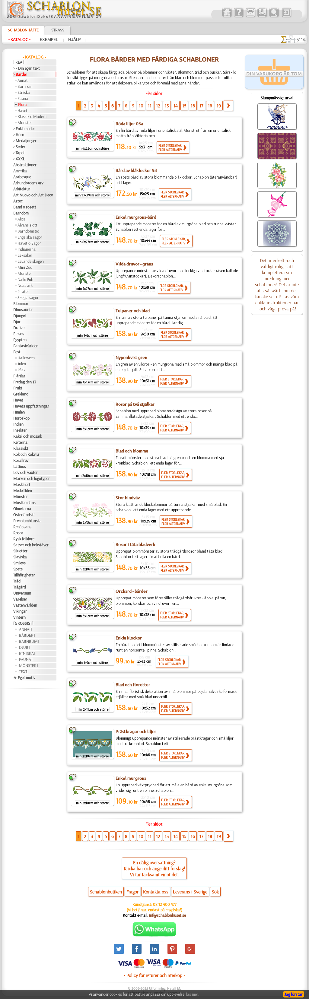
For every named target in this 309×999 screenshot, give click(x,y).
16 (193, 106)
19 (219, 106)
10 (141, 106)
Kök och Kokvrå (26, 454)
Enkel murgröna (131, 778)
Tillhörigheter (24, 575)
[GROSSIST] (23, 623)
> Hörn (18, 134)
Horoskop (21, 418)
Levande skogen (31, 261)
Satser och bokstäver (31, 544)
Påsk (21, 370)
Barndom (21, 213)
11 (149, 106)
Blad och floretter (133, 684)
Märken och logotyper (31, 478)
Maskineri (21, 484)
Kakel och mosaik (27, 436)
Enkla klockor (129, 638)
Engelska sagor (30, 237)
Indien (18, 424)
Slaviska (20, 557)
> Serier (19, 146)
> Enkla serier (24, 128)
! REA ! (18, 62)
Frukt (17, 388)
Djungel (19, 315)
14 (176, 106)
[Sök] (274, 16)
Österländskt (24, 514)
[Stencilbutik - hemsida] (54, 16)
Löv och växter (25, 472)
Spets (18, 569)
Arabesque (22, 176)
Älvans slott (27, 225)
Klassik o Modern (32, 116)
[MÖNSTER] (28, 665)
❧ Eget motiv (24, 677)
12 (158, 106)
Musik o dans (24, 502)
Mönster (25, 122)
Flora (22, 104)
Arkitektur (21, 189)
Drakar (19, 327)
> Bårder (20, 74)
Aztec (18, 201)
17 (201, 106)
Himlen (19, 412)
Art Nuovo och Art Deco (33, 195)
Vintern (19, 617)
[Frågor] (238, 16)
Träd (17, 581)
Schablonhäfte (23, 30)
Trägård (19, 587)
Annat (23, 80)
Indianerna (27, 249)
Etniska (24, 92)
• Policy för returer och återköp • (154, 975)
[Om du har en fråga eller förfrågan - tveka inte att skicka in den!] (154, 935)
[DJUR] (24, 647)
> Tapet (19, 152)
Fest (17, 351)
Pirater (23, 291)
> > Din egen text (26, 68)
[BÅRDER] (26, 635)
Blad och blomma (132, 451)
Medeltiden (22, 490)
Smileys (19, 563)
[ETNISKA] (26, 653)
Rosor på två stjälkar (135, 404)
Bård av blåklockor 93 (136, 170)
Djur (17, 321)
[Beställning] (262, 16)
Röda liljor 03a (129, 123)
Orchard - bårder (132, 591)
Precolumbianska (27, 520)
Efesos (18, 333)
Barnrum (25, 86)
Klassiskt (20, 448)
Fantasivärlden (25, 345)
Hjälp (74, 39)
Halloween (26, 357)
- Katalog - (19, 39)
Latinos (19, 466)
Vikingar (20, 611)
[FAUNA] (25, 659)
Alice (21, 219)
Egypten (20, 339)
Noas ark (25, 285)
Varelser (20, 599)
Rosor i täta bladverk (135, 544)
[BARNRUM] (28, 641)
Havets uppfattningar (31, 406)
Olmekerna (22, 508)
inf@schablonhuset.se (167, 915)
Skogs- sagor (28, 297)
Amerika (20, 170)
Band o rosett (24, 207)
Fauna (23, 98)
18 (210, 106)
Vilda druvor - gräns (134, 264)
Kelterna (20, 442)
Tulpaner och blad (133, 310)
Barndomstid (28, 231)
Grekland (20, 394)
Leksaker (25, 255)
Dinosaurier (23, 309)
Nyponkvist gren (131, 357)
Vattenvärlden (25, 605)
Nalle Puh (25, 279)
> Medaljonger (25, 140)
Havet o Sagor (29, 243)
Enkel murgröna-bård (136, 217)
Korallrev (20, 460)
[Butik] (227, 16)
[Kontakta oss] (250, 16)
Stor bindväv (128, 497)
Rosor (18, 532)
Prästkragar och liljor (136, 731)
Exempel (49, 39)
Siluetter (20, 550)
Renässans (22, 526)
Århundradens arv (28, 183)
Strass (57, 30)
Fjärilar (19, 376)
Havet (22, 110)
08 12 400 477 (165, 904)
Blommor (20, 303)
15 (184, 106)
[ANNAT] (25, 629)
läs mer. (192, 994)
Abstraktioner (25, 164)
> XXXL (19, 158)
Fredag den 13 (24, 382)
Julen (22, 363)
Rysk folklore (23, 538)
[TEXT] (23, 671)
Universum (22, 593)
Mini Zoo (25, 267)
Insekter (20, 430)
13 (167, 106)
